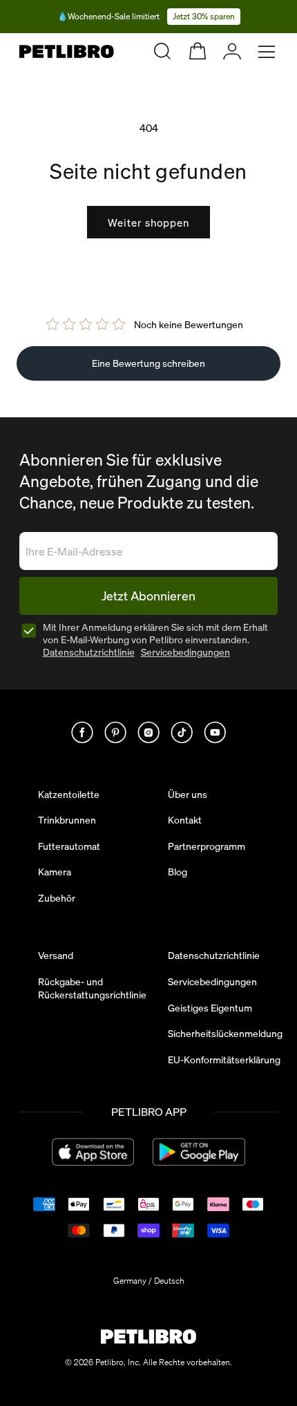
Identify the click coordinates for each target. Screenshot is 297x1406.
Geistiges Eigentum (210, 1008)
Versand (55, 955)
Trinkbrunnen (67, 820)
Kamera (54, 872)
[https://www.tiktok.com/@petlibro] (182, 732)
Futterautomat (69, 846)
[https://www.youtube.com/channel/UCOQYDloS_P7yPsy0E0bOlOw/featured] (215, 732)
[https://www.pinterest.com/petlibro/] (115, 732)
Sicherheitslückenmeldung (225, 1033)
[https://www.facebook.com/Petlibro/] (82, 732)
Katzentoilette (68, 794)
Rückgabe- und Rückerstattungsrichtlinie (92, 988)
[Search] (162, 51)
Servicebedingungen (185, 652)
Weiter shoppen (148, 222)
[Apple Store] (93, 1152)
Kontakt (185, 820)
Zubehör (56, 898)
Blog (177, 872)
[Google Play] (199, 1152)
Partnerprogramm (206, 846)
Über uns (187, 794)
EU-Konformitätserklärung (224, 1060)
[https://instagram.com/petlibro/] (148, 732)
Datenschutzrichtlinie (89, 652)
